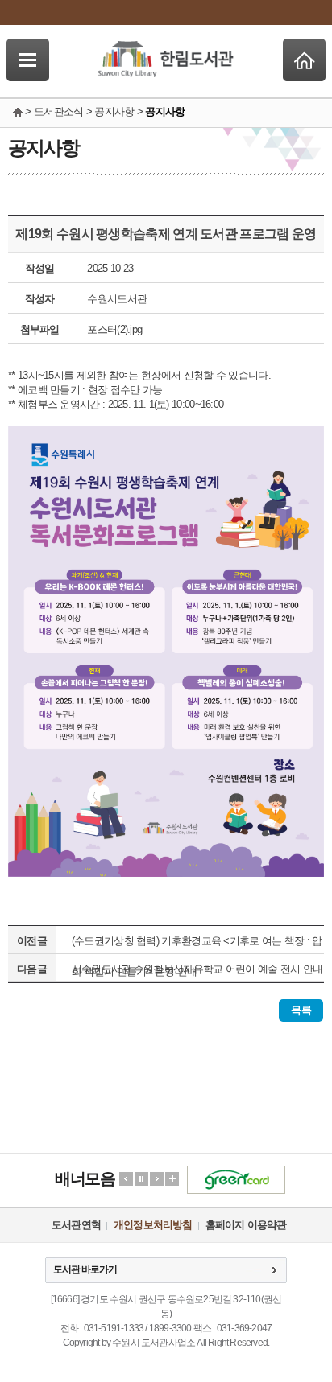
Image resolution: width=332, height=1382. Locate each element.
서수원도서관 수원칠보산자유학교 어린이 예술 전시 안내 (197, 969)
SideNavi (27, 60)
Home (304, 60)
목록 (301, 1010)
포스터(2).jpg (114, 329)
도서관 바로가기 (85, 1269)
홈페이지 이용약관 (246, 1225)
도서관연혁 (76, 1225)
